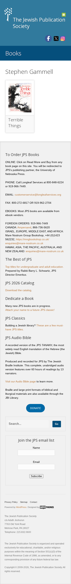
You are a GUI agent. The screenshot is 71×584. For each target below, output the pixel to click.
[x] (56, 38)
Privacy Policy (11, 502)
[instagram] (63, 38)
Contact (33, 502)
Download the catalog (18, 290)
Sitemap (23, 502)
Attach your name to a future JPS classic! (30, 309)
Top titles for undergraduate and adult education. (34, 266)
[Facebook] (48, 38)
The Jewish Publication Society (39, 23)
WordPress (21, 507)
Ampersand (24, 227)
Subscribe (36, 476)
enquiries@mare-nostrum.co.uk (24, 243)
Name (36, 447)
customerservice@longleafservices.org (38, 194)
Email (36, 461)
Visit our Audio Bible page (20, 381)
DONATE (35, 408)
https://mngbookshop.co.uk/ (32, 239)
